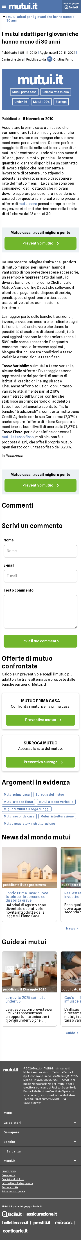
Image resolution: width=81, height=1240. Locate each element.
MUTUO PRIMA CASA (40, 700)
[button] (4, 6)
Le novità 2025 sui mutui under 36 (26, 999)
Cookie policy (8, 1175)
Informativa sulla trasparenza (17, 1183)
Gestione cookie (10, 1187)
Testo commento (19, 590)
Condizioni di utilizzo (13, 1179)
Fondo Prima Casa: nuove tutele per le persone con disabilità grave (27, 896)
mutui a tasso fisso (18, 437)
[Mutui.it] (23, 10)
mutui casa (28, 204)
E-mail (9, 565)
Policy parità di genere (13, 1191)
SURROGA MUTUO (40, 743)
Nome (9, 540)
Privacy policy (9, 1171)
